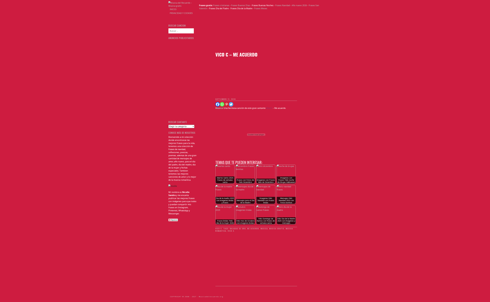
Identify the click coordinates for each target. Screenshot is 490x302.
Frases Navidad (282, 5)
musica (264, 228)
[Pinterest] (226, 104)
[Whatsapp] (222, 104)
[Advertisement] (260, 31)
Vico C (218, 228)
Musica (219, 108)
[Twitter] (231, 104)
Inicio (173, 9)
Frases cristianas (221, 5)
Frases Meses (260, 8)
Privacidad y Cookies (181, 13)
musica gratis (276, 228)
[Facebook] (217, 104)
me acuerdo (253, 228)
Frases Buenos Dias (240, 5)
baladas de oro (238, 228)
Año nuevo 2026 (299, 5)
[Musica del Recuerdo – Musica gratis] (182, 5)
